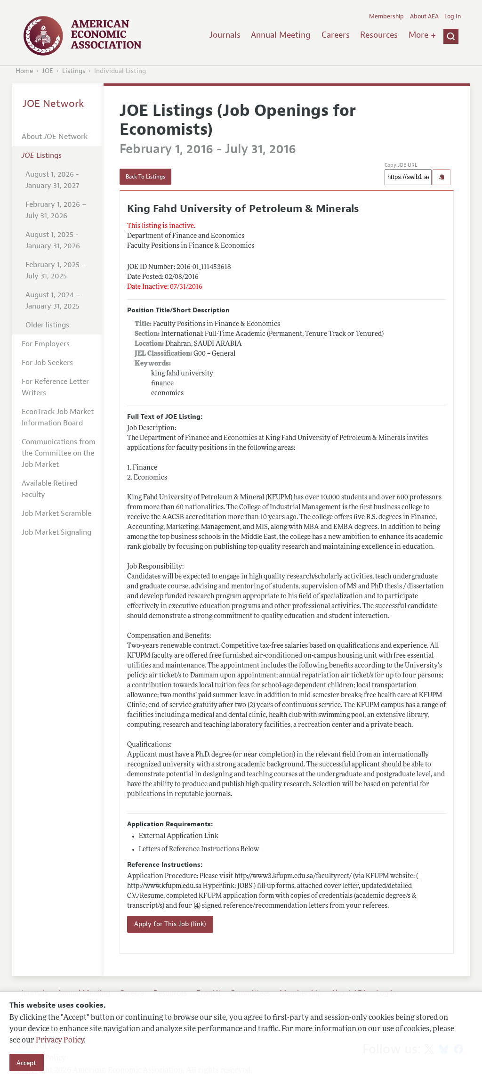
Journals (225, 35)
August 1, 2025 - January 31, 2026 (52, 240)
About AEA (424, 16)
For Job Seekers (47, 362)
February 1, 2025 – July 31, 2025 (55, 270)
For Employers (46, 344)
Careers (335, 35)
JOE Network (53, 103)
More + (422, 35)
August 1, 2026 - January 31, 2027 (52, 180)
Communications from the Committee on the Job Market (59, 453)
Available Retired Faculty (49, 489)
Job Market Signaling (56, 532)
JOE (47, 71)
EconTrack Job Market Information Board (58, 417)
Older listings (47, 325)
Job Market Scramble (56, 513)
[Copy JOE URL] (441, 177)
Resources (379, 35)
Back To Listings (145, 176)
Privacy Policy (60, 1040)
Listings (73, 71)
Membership (386, 16)
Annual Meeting (281, 35)
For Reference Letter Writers (55, 387)
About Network (55, 136)
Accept (26, 1063)
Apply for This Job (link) (170, 924)
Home (24, 71)
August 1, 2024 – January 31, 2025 (52, 300)
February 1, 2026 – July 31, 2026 (56, 210)
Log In (452, 16)
